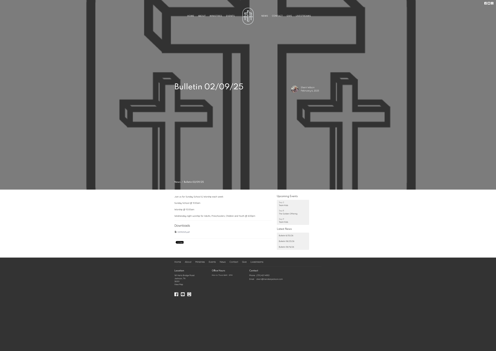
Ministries (216, 16)
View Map (178, 284)
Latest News (284, 229)
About (202, 16)
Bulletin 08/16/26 (286, 247)
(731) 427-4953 (262, 275)
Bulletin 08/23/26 (286, 241)
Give (289, 16)
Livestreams (303, 16)
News (264, 16)
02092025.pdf (183, 232)
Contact (277, 16)
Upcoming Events (287, 196)
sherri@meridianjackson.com (269, 279)
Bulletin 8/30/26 (286, 235)
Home (190, 16)
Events (230, 16)
